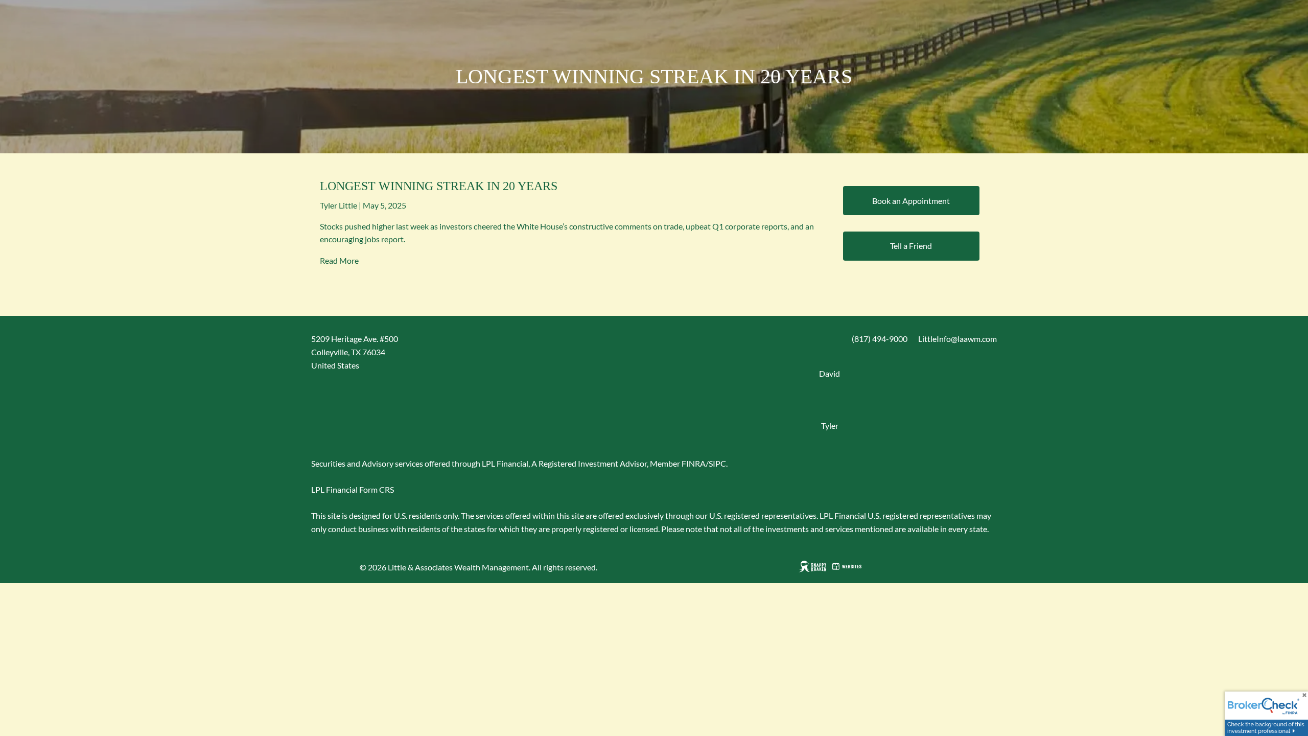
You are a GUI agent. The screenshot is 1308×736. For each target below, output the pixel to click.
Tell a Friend (911, 245)
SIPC (717, 463)
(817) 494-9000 (879, 338)
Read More (339, 260)
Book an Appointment (911, 200)
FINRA (694, 463)
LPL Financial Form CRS (352, 489)
